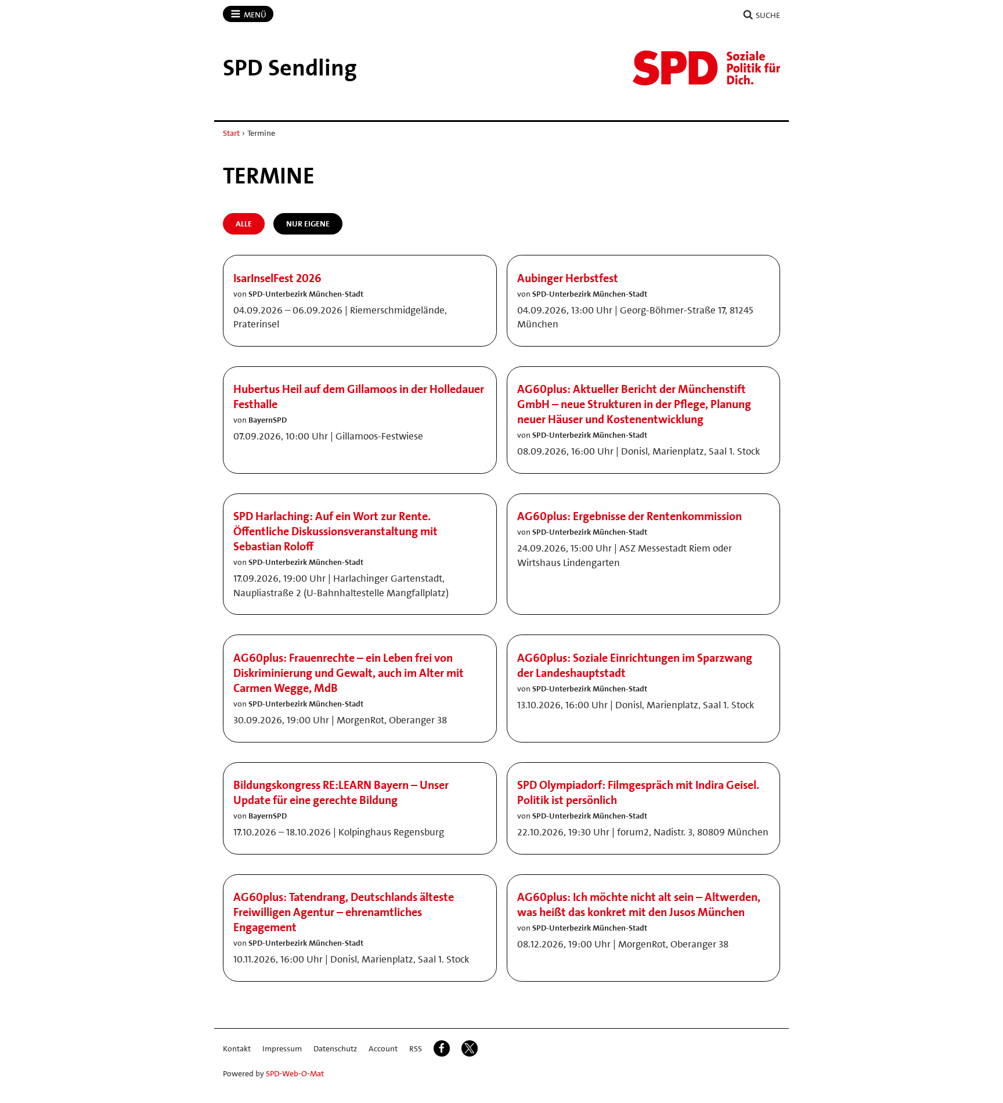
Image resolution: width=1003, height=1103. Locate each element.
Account (383, 1048)
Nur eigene (308, 223)
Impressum (282, 1048)
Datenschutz (335, 1048)
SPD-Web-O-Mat (295, 1073)
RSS (415, 1048)
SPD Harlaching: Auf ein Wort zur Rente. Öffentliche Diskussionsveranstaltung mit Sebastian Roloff (335, 531)
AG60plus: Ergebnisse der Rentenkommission (629, 516)
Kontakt (237, 1048)
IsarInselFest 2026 (277, 278)
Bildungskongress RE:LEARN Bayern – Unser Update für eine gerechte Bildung (341, 792)
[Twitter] (469, 1048)
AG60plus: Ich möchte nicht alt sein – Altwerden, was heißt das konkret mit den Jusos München (638, 904)
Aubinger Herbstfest (567, 278)
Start (231, 133)
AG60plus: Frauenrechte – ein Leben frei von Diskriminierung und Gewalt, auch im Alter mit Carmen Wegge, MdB (348, 672)
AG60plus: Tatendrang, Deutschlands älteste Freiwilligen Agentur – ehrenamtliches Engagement (343, 912)
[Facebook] (442, 1048)
